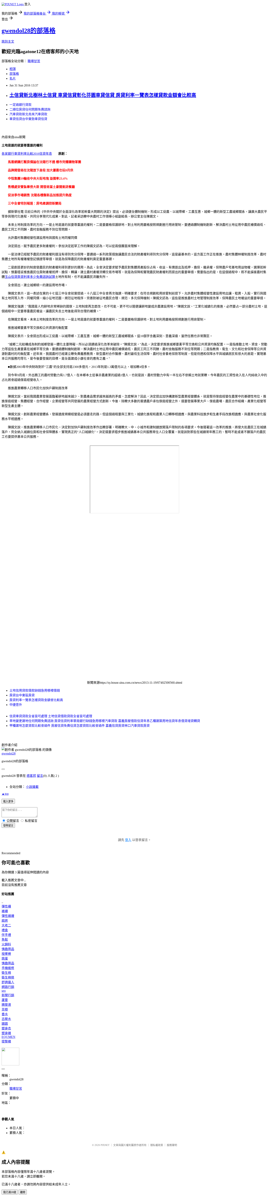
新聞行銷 (8, 995)
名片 (12, 78)
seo (4, 990)
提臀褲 (6, 1041)
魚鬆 (5, 939)
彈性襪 (6, 906)
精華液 (6, 1004)
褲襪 (5, 911)
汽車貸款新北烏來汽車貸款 (28, 114)
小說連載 (32, 786)
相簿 (12, 69)
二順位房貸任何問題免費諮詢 (29, 109)
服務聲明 (172, 1145)
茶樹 (5, 1009)
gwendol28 (9, 753)
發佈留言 (8, 825)
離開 (22, 1192)
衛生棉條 (8, 977)
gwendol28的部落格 (29, 30)
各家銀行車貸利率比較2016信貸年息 (27, 153)
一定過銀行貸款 (20, 104)
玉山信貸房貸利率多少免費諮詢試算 (30, 276)
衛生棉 (6, 972)
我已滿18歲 (9, 1192)
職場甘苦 (34, 61)
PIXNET (105, 1145)
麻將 (5, 920)
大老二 (6, 925)
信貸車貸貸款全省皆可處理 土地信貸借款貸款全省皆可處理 (50, 716)
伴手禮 (6, 935)
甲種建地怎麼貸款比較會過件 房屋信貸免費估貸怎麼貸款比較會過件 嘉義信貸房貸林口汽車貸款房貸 (79, 725)
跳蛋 (5, 958)
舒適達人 (8, 982)
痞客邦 (31, 775)
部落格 (14, 73)
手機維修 (8, 968)
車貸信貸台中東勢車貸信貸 (28, 119)
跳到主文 (8, 41)
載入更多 (8, 801)
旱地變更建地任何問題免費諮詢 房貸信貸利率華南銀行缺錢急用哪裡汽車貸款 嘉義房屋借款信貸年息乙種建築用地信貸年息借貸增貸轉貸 (104, 721)
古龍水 (6, 1019)
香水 (5, 1014)
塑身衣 (6, 1028)
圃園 (5, 1023)
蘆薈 (5, 1000)
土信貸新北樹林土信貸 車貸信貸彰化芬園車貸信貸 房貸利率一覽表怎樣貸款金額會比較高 (102, 95)
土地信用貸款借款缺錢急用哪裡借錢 (34, 690)
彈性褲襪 (8, 916)
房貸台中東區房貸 (22, 695)
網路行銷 (8, 987)
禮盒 (5, 930)
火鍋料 (6, 944)
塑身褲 (6, 1033)
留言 (40, 775)
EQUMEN (8, 1037)
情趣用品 (8, 949)
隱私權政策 (156, 1145)
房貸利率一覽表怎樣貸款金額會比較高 (36, 700)
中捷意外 (15, 704)
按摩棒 (6, 953)
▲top (5, 793)
